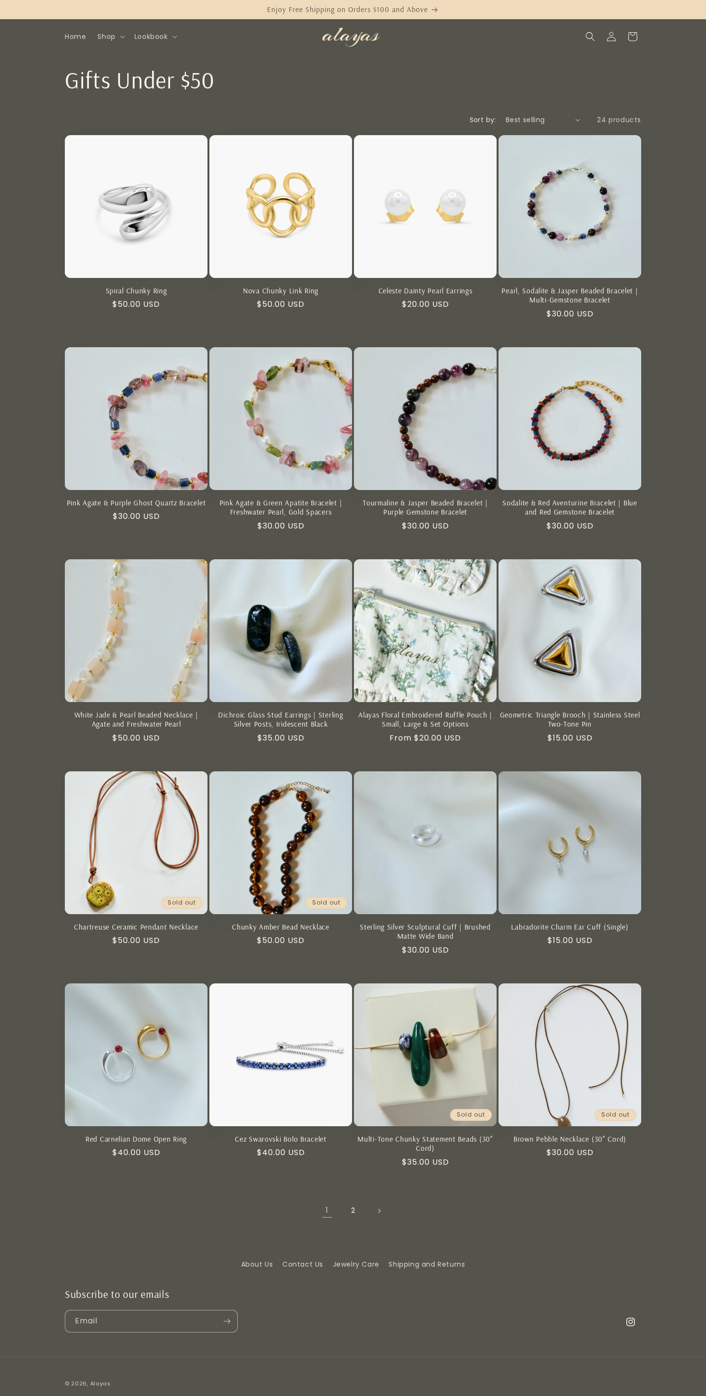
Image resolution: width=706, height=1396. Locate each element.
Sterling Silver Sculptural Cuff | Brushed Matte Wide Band (425, 931)
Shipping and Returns (427, 1264)
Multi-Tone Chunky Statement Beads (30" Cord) (425, 1143)
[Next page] (379, 1210)
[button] (110, 36)
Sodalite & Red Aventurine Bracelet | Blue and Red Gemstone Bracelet (569, 507)
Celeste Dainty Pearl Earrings (425, 290)
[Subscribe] (226, 1321)
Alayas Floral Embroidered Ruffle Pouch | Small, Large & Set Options (425, 719)
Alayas (100, 1383)
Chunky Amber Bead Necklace (280, 926)
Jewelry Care (356, 1264)
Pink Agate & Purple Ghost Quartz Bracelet (136, 502)
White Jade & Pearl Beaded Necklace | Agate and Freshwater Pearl (136, 719)
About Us (257, 1264)
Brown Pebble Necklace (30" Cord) (569, 1139)
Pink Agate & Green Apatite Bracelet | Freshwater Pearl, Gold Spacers (280, 507)
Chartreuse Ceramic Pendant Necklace (136, 926)
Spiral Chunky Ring (136, 290)
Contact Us (302, 1264)
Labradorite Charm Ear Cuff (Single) (569, 926)
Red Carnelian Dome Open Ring (136, 1139)
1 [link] (327, 1210)
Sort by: (483, 120)
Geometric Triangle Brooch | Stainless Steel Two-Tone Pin (570, 719)
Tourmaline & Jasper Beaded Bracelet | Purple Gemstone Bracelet (425, 507)
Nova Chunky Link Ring (280, 290)
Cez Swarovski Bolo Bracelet (280, 1139)
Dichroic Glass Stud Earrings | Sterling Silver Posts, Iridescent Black (280, 719)
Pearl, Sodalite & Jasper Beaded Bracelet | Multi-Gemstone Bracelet (569, 295)
